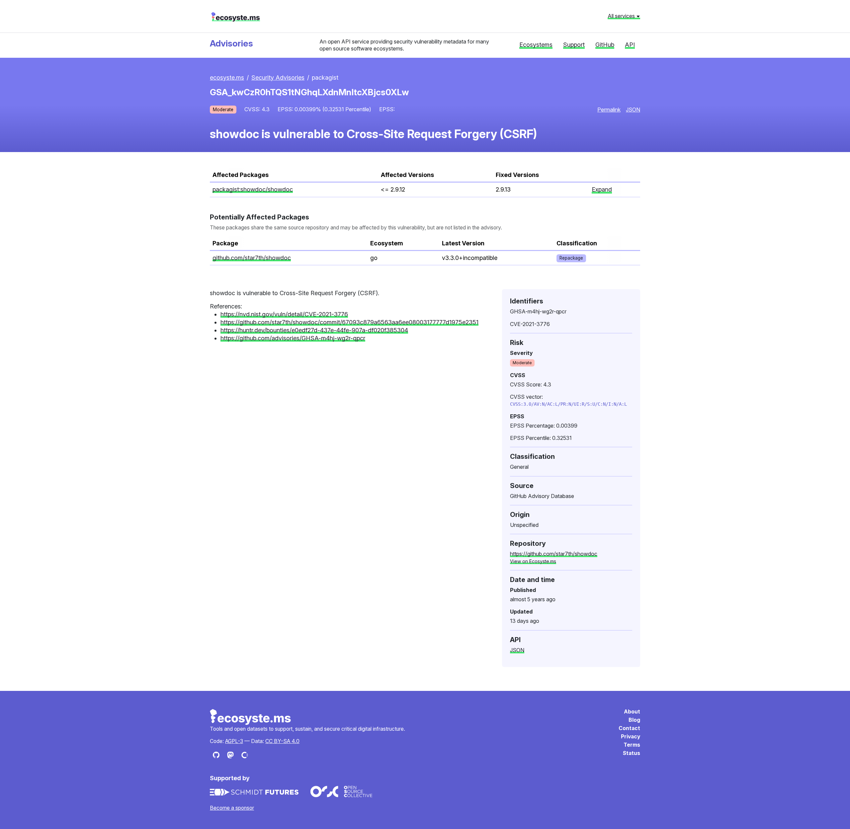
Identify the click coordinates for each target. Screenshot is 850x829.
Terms (632, 745)
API (630, 44)
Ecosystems (535, 44)
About (632, 711)
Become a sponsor (232, 808)
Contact (629, 728)
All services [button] (622, 16)
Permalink (609, 109)
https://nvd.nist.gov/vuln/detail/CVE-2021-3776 (284, 314)
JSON (633, 109)
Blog (634, 720)
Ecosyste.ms (251, 717)
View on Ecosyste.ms (533, 561)
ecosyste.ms (235, 17)
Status (631, 753)
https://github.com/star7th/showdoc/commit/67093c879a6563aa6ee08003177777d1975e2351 (349, 322)
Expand (602, 189)
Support (574, 44)
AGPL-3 (234, 741)
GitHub (604, 44)
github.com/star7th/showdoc (251, 257)
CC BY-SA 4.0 (282, 741)
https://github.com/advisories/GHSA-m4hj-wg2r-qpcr (292, 338)
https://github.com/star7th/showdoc (553, 553)
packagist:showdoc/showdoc (252, 189)
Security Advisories (277, 77)
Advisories (231, 43)
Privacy (630, 736)
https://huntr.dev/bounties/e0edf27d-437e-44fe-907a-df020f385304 (314, 330)
